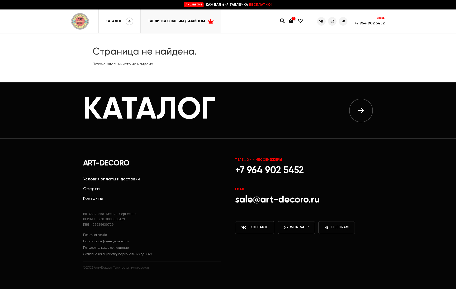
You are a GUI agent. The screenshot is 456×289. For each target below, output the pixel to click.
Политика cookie (95, 235)
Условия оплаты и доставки (111, 179)
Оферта (91, 189)
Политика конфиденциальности (106, 241)
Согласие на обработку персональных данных (117, 254)
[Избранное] (300, 21)
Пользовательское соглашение (106, 247)
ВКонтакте (258, 227)
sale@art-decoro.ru (277, 200)
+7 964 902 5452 (370, 23)
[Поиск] (282, 21)
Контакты (93, 199)
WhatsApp (299, 227)
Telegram (340, 227)
